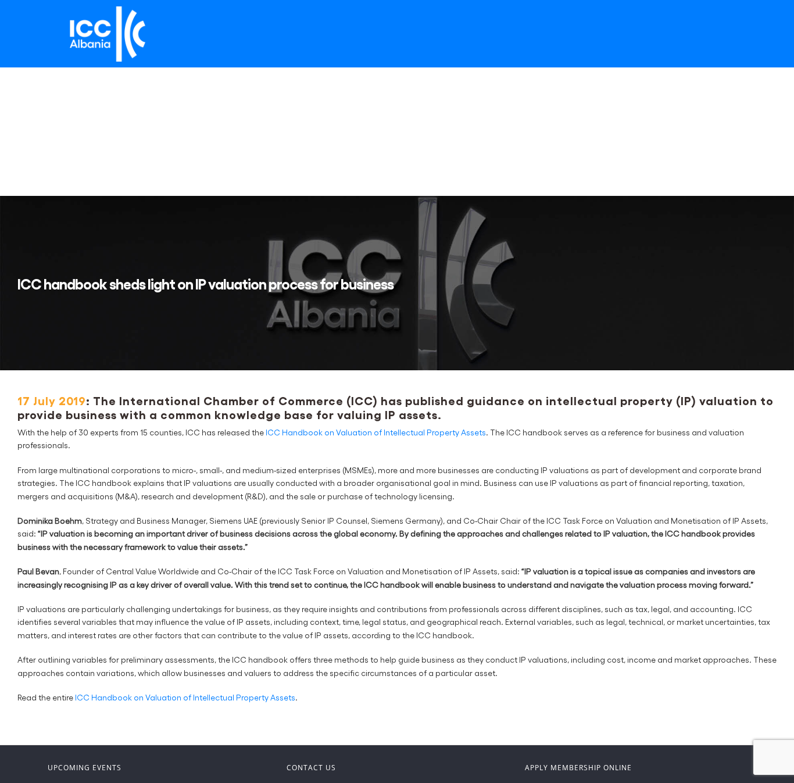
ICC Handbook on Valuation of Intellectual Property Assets (376, 432)
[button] (55, 164)
